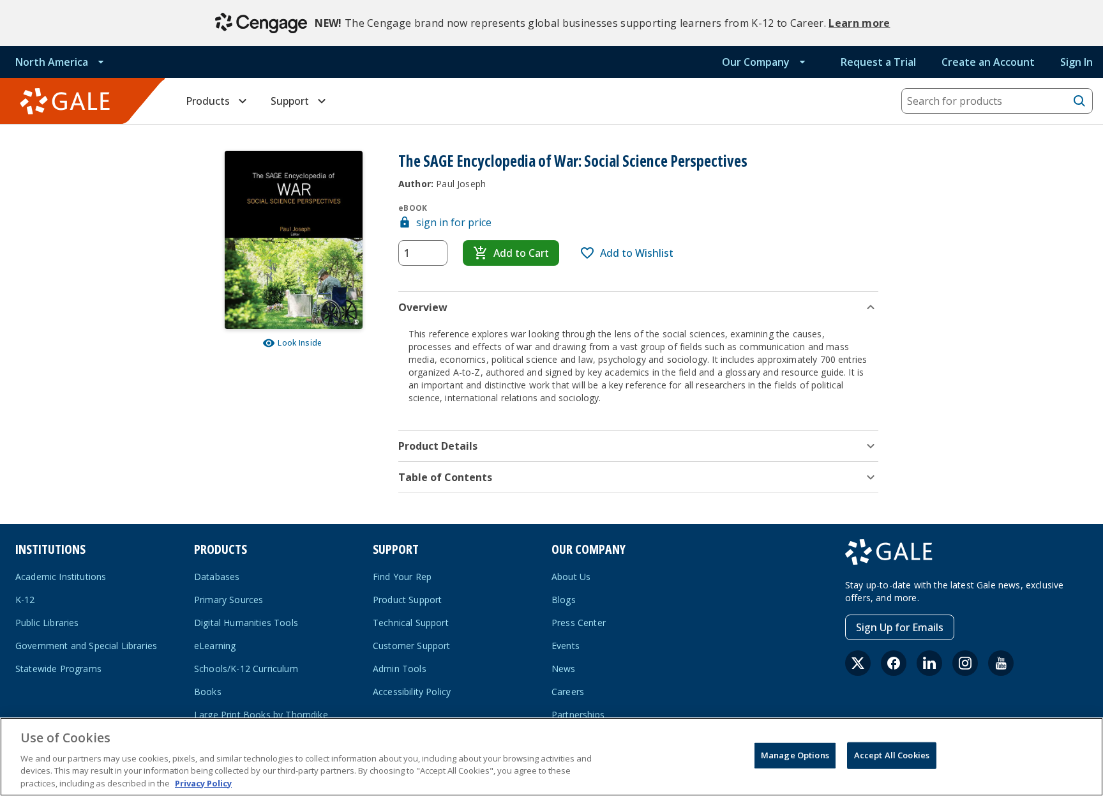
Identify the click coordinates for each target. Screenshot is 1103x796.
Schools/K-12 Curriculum (246, 668)
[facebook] (893, 663)
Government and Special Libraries (86, 645)
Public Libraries (47, 622)
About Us (571, 576)
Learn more (859, 23)
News (564, 668)
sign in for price (453, 222)
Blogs (564, 599)
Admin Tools (399, 668)
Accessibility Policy (412, 691)
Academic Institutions (60, 576)
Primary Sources (228, 599)
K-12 (25, 599)
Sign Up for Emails (899, 627)
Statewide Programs (58, 668)
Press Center (579, 622)
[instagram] (965, 663)
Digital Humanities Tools (246, 622)
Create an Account (988, 62)
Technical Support (411, 622)
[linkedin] (929, 663)
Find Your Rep (402, 576)
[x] (858, 663)
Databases (216, 576)
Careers (568, 691)
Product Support (407, 599)
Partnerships (578, 714)
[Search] (1079, 101)
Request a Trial (878, 62)
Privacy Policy (203, 782)
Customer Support (412, 645)
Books (207, 691)
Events (566, 645)
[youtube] (1001, 663)
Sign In (1076, 62)
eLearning (215, 645)
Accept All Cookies (891, 755)
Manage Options (795, 755)
